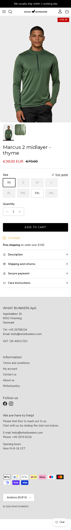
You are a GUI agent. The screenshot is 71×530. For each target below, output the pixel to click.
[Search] (12, 12)
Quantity (9, 204)
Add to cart (35, 227)
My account (10, 369)
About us (8, 380)
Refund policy (11, 386)
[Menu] (4, 12)
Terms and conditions (16, 363)
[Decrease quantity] (6, 212)
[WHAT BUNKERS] (35, 11)
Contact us (9, 374)
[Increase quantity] (20, 212)
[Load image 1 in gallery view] (35, 69)
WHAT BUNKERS (19, 506)
